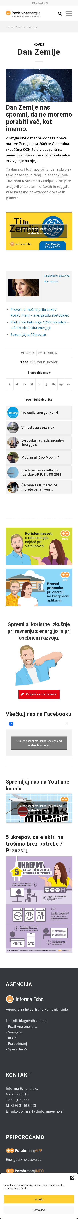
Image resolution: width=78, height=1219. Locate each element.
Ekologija (38, 362)
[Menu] (67, 13)
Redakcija (50, 353)
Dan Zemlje (39, 51)
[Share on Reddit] (61, 384)
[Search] (58, 13)
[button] (72, 1178)
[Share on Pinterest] (31, 384)
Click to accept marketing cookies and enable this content (39, 231)
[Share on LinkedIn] (39, 384)
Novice (39, 45)
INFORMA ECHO (40, 2)
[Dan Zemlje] (39, 85)
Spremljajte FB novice (28, 334)
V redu (39, 1199)
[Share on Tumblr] (46, 384)
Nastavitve (39, 1210)
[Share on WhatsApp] (24, 384)
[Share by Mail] (68, 384)
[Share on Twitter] (17, 384)
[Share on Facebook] (9, 384)
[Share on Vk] (53, 384)
